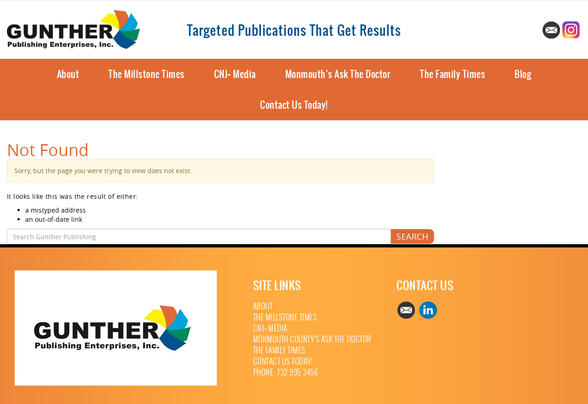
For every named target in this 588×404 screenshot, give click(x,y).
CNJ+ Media (235, 74)
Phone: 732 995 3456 (285, 372)
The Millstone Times (146, 74)
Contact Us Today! (294, 105)
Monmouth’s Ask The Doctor (338, 74)
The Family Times (452, 74)
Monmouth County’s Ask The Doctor (312, 339)
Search (412, 236)
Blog (522, 74)
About (68, 74)
